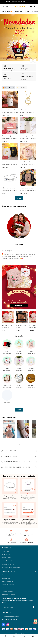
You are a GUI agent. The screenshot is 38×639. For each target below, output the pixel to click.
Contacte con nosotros (8, 575)
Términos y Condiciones (8, 564)
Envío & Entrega (6, 578)
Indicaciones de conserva (8, 588)
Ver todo (19, 198)
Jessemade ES (21, 633)
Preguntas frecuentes (7, 591)
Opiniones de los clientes (8, 594)
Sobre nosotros (6, 554)
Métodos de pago (6, 557)
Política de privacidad (7, 561)
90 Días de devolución (7, 581)
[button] (3, 6)
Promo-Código (6, 551)
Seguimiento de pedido (8, 585)
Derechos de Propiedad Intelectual (11, 567)
